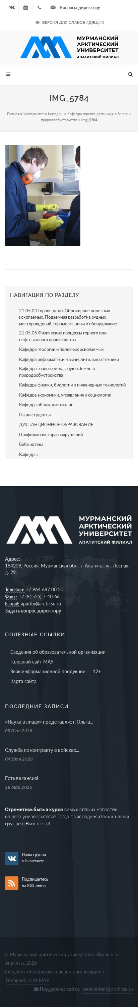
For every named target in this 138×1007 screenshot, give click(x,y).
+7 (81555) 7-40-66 (39, 596)
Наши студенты (35, 414)
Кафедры (55, 113)
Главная (13, 113)
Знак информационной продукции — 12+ (55, 671)
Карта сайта (23, 681)
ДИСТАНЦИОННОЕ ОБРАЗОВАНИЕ (56, 424)
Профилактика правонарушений (51, 434)
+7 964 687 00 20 (44, 589)
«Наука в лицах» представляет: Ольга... (49, 722)
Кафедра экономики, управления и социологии (65, 395)
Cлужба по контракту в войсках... (42, 750)
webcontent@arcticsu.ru (107, 989)
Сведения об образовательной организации (58, 652)
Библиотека (31, 444)
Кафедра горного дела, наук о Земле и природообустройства (57, 372)
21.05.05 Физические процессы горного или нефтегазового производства (63, 336)
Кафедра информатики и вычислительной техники (69, 359)
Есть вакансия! (21, 778)
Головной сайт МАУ (32, 662)
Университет (33, 113)
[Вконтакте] (11, 7)
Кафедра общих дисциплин (46, 404)
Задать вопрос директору (33, 610)
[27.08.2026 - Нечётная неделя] (25, 7)
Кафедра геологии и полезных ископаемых (61, 349)
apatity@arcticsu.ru (41, 603)
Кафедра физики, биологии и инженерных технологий (72, 384)
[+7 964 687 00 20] (39, 7)
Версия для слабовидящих (72, 22)
